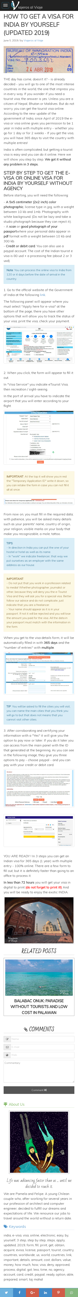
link (42, 295)
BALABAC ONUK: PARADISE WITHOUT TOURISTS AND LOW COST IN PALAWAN (39, 1006)
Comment (38, 1090)
